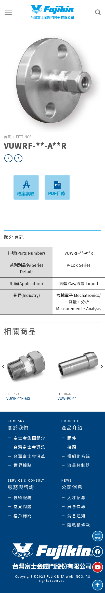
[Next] (101, 377)
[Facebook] (97, 551)
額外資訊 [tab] (14, 236)
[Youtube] (97, 567)
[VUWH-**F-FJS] (27, 366)
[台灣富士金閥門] (53, 12)
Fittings (23, 136)
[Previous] (3, 377)
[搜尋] (98, 12)
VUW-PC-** (67, 398)
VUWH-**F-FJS (18, 398)
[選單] (8, 12)
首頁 (7, 136)
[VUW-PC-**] (78, 366)
